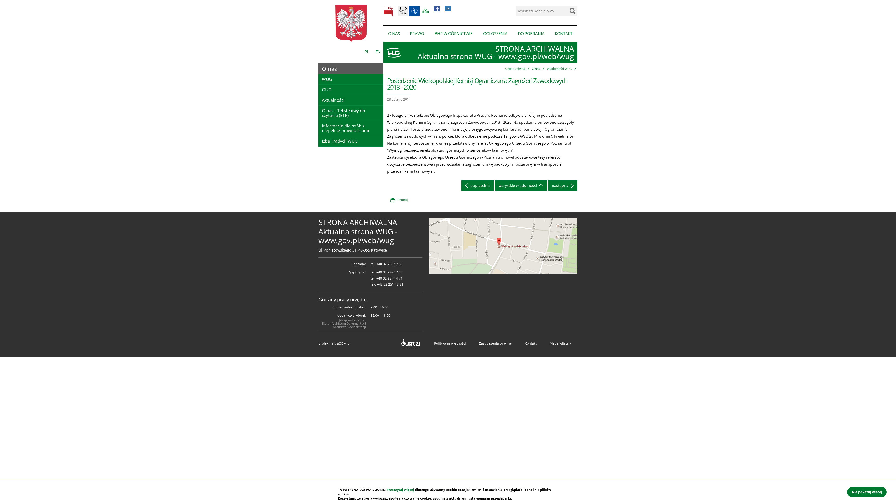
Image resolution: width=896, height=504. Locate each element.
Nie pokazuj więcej (867, 492)
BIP (388, 11)
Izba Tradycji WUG (340, 141)
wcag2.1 (403, 11)
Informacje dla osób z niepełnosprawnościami (345, 128)
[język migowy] (414, 11)
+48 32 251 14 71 (389, 278)
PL (367, 51)
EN (378, 51)
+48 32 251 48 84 (390, 284)
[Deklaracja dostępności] (410, 343)
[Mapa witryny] (425, 11)
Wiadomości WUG (559, 68)
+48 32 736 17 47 (389, 272)
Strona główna (515, 68)
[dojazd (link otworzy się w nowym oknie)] (503, 245)
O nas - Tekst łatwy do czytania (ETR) (343, 113)
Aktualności (333, 100)
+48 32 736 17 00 (389, 264)
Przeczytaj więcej (400, 489)
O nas (536, 68)
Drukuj (402, 200)
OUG (326, 89)
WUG (327, 79)
